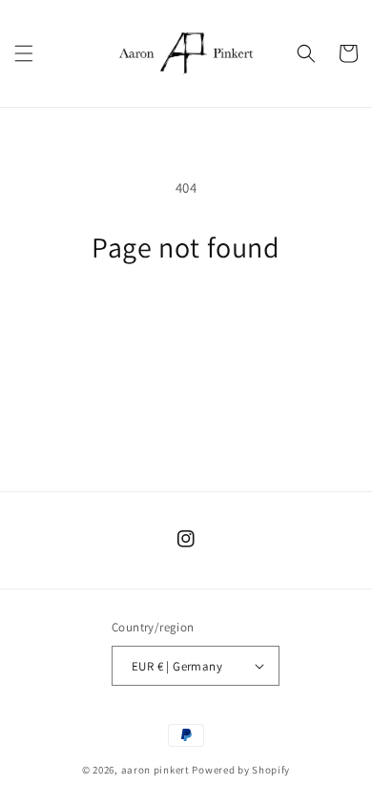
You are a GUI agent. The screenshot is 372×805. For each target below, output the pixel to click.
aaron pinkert (155, 769)
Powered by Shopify (241, 769)
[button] (24, 53)
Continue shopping (186, 317)
